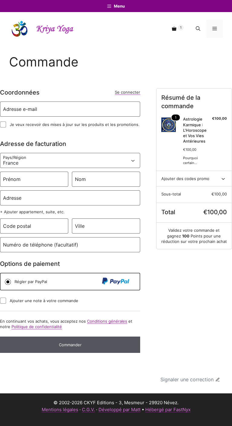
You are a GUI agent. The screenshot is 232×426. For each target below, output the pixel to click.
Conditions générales (107, 321)
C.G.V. (88, 409)
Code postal (17, 226)
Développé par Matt (119, 409)
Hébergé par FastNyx (168, 409)
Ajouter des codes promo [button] (185, 178)
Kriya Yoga (54, 29)
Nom (80, 179)
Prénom (12, 179)
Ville (80, 226)
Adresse (12, 198)
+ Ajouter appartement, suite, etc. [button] (32, 211)
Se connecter (127, 92)
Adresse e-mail (20, 109)
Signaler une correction (187, 379)
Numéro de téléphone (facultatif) (40, 245)
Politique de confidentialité (36, 326)
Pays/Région (14, 157)
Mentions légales (60, 409)
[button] (198, 29)
